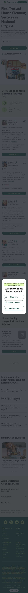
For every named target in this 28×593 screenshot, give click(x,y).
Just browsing (14, 308)
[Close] (24, 281)
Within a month (14, 303)
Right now (14, 297)
